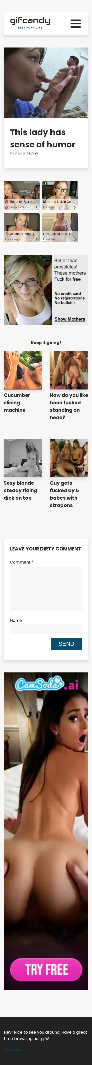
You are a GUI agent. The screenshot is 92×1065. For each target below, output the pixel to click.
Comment (22, 562)
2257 (20, 1050)
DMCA (8, 1050)
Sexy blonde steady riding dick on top (20, 490)
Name (16, 620)
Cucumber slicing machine (17, 403)
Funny (32, 153)
